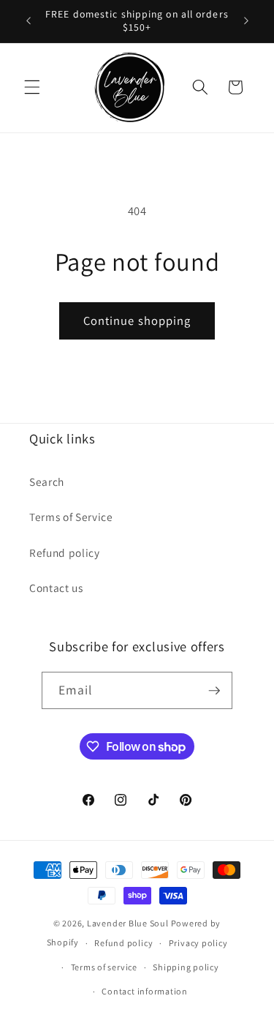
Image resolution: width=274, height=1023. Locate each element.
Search (46, 481)
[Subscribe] (214, 691)
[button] (32, 87)
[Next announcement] (246, 21)
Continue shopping (137, 320)
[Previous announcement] (28, 21)
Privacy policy (198, 942)
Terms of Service (71, 516)
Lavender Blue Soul (128, 923)
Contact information (145, 991)
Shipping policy (186, 967)
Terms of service (104, 967)
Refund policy (64, 552)
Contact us (56, 587)
